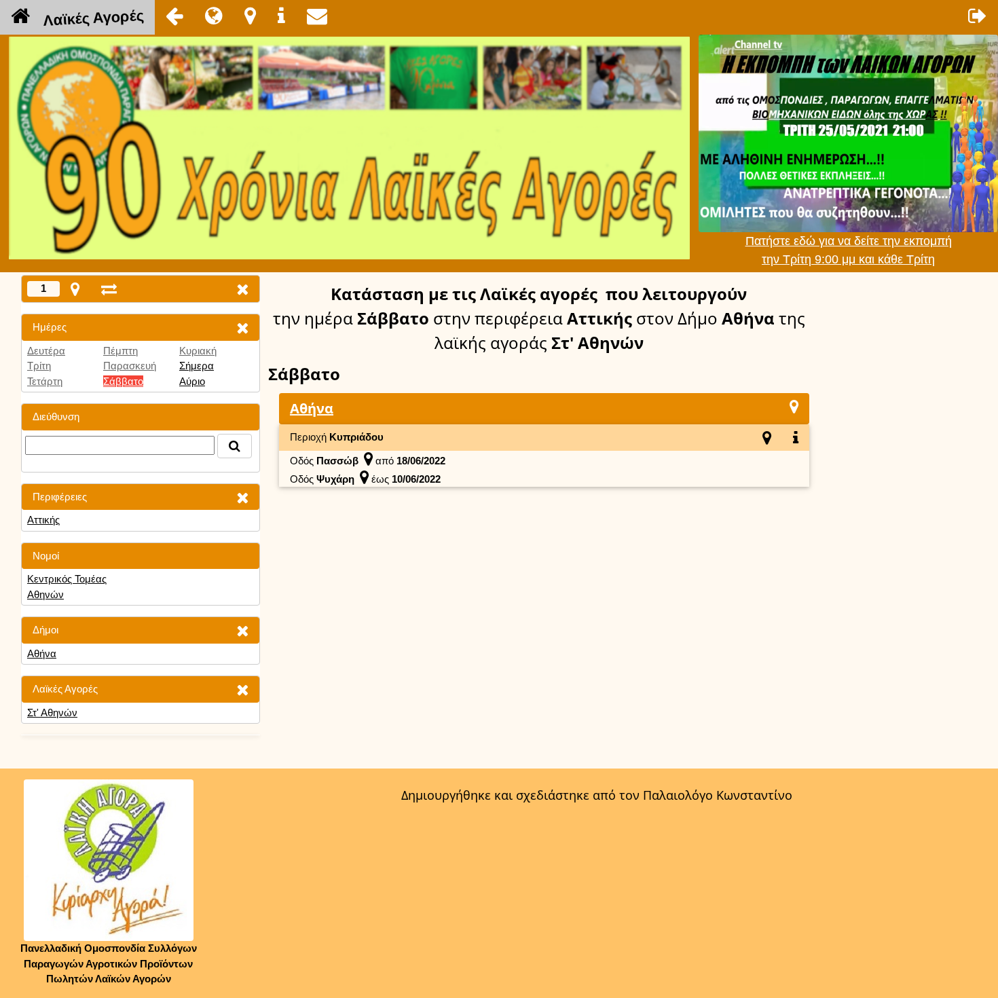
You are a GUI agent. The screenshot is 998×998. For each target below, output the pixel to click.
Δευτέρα (46, 350)
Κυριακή (198, 350)
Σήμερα (196, 365)
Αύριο (192, 381)
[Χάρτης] (794, 406)
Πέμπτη (120, 350)
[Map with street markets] (75, 289)
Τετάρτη (44, 381)
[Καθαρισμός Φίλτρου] (242, 327)
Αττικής (43, 519)
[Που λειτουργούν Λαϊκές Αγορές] (250, 15)
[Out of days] (109, 289)
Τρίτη (39, 365)
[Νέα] (214, 15)
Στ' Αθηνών (52, 712)
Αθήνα (41, 653)
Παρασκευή (129, 365)
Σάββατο (123, 381)
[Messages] (317, 15)
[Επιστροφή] (174, 15)
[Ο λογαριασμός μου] (977, 15)
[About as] (281, 15)
